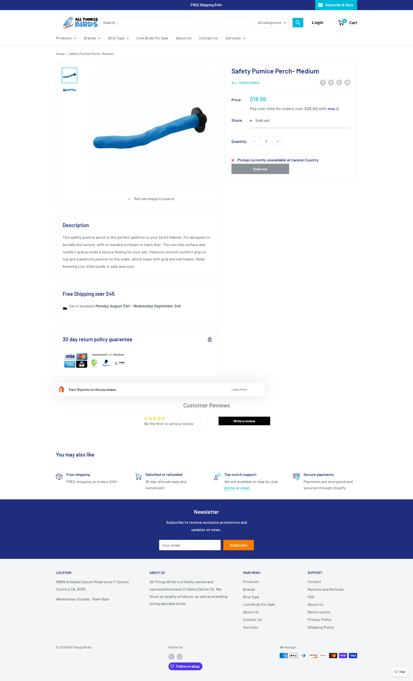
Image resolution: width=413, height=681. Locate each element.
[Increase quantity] (277, 141)
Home (60, 53)
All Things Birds (245, 83)
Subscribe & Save (339, 5)
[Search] (298, 22)
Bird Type (116, 38)
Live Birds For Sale (152, 38)
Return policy (319, 611)
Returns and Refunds (326, 589)
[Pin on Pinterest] (331, 82)
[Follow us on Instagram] (180, 656)
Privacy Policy (319, 619)
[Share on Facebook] (323, 82)
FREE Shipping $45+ (206, 5)
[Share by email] (347, 82)
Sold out (260, 169)
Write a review (244, 421)
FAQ (311, 596)
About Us (184, 38)
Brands (90, 38)
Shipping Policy (321, 627)
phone (229, 487)
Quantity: (239, 141)
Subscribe (238, 545)
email (245, 487)
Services (233, 38)
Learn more (239, 389)
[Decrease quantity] (254, 141)
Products (64, 38)
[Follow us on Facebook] (171, 656)
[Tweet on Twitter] (339, 82)
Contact (314, 581)
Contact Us (208, 38)
